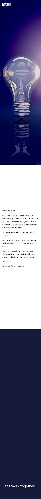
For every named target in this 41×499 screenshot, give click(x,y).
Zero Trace (6, 261)
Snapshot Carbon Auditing (13, 266)
